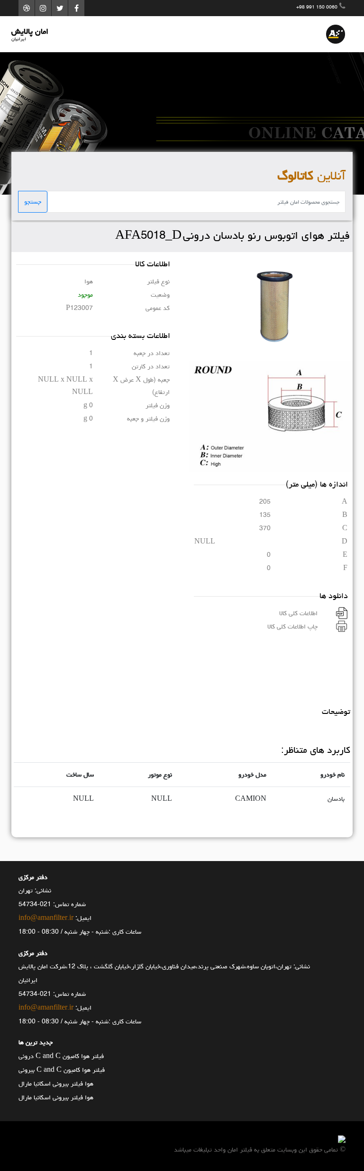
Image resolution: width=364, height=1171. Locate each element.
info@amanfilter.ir (45, 918)
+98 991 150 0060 (316, 7)
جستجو (32, 202)
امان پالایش (29, 34)
